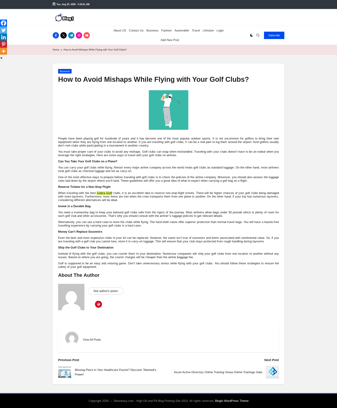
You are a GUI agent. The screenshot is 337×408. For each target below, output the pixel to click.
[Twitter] (3, 30)
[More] (3, 51)
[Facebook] (3, 23)
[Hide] (1, 58)
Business (65, 71)
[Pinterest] (3, 44)
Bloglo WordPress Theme (232, 401)
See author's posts (105, 291)
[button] (274, 35)
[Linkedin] (3, 37)
